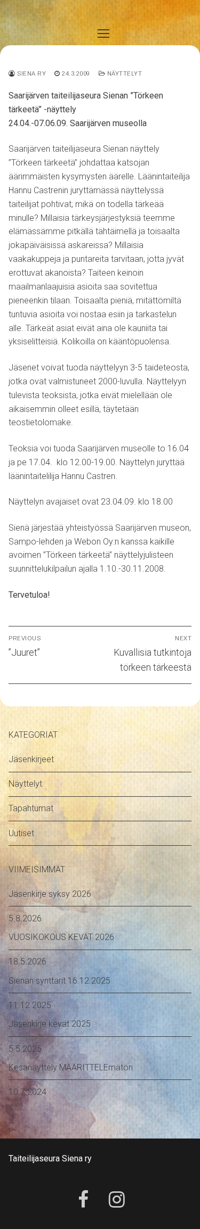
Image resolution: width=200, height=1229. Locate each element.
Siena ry (30, 73)
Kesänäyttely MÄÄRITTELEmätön (71, 1067)
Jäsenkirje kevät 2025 (50, 1024)
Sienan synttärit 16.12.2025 (59, 981)
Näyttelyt (123, 73)
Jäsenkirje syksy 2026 (50, 894)
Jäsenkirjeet (31, 759)
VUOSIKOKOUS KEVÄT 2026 (61, 937)
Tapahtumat (31, 808)
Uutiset (21, 833)
